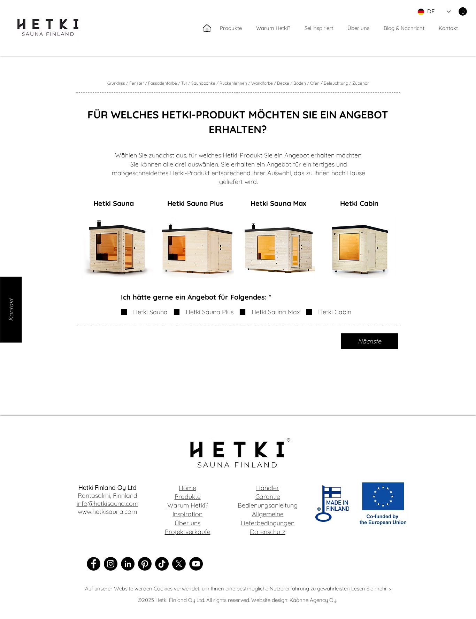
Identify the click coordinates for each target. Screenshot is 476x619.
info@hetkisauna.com (107, 504)
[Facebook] (93, 564)
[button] (463, 11)
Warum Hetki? (187, 505)
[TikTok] (162, 564)
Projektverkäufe (187, 532)
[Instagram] (110, 564)
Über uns (187, 523)
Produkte (188, 497)
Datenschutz (267, 532)
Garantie (267, 497)
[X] (179, 564)
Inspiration (187, 514)
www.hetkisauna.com (107, 512)
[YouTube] (196, 564)
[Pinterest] (145, 564)
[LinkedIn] (128, 564)
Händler (267, 488)
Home (187, 488)
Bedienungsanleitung (268, 505)
